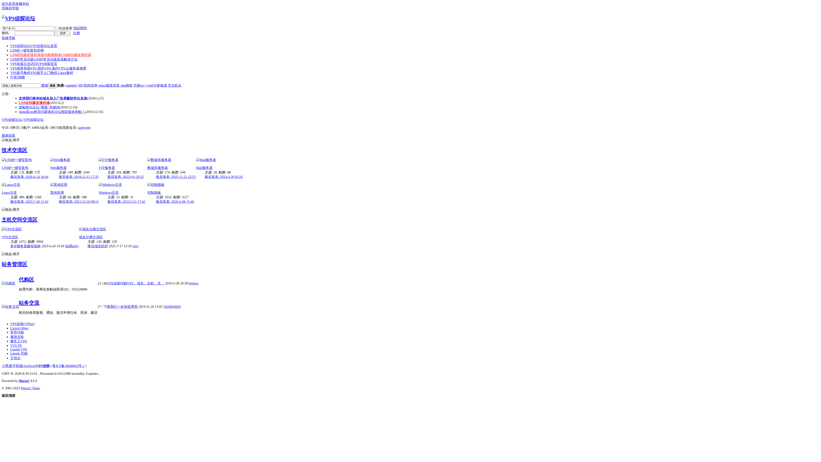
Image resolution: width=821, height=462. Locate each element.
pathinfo (71, 85)
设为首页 (8, 4)
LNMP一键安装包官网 (27, 50)
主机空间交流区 (20, 219)
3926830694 (172, 306)
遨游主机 (17, 337)
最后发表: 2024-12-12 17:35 (79, 177)
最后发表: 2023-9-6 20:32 (125, 177)
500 (80, 85)
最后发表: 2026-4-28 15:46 (175, 201)
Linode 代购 (19, 353)
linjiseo (193, 283)
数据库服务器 (157, 168)
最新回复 (8, 135)
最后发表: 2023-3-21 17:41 (126, 201)
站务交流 (29, 303)
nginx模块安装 (109, 85)
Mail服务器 (204, 168)
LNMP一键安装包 (15, 168)
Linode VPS (18, 349)
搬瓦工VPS (18, 341)
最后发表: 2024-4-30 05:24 (224, 177)
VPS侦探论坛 (33, 46)
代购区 (26, 279)
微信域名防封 (97, 246)
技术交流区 (14, 150)
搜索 (44, 85)
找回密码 (80, 28)
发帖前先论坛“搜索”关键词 (39, 107)
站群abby (72, 246)
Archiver (29, 366)
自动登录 (65, 28)
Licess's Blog (19, 328)
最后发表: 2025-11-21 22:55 (176, 177)
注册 (76, 33)
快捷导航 (8, 38)
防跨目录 (90, 85)
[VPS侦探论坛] (18, 18)
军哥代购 (17, 332)
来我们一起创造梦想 (122, 306)
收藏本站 (22, 4)
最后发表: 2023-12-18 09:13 (79, 201)
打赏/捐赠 (17, 77)
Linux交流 (9, 192)
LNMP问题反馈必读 (50, 55)
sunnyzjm (84, 127)
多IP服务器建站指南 (25, 246)
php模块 (127, 85)
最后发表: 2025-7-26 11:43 (29, 201)
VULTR (16, 345)
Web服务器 (58, 168)
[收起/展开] (11, 140)
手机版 (18, 366)
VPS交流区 (10, 237)
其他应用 (57, 192)
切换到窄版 (10, 8)
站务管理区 (14, 264)
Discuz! (24, 381)
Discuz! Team (30, 388)
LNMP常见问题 (43, 59)
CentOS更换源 (156, 85)
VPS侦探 (33, 64)
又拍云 (15, 358)
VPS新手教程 (41, 73)
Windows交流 (108, 192)
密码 (5, 33)
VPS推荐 (48, 68)
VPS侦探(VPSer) (22, 324)
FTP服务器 (107, 168)
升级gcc (139, 85)
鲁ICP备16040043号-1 (68, 366)
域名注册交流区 (91, 237)
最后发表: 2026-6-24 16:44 (29, 177)
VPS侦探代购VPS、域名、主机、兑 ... (135, 283)
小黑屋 (7, 366)
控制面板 (154, 192)
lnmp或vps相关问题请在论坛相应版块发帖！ (52, 112)
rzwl (135, 246)
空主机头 (175, 85)
